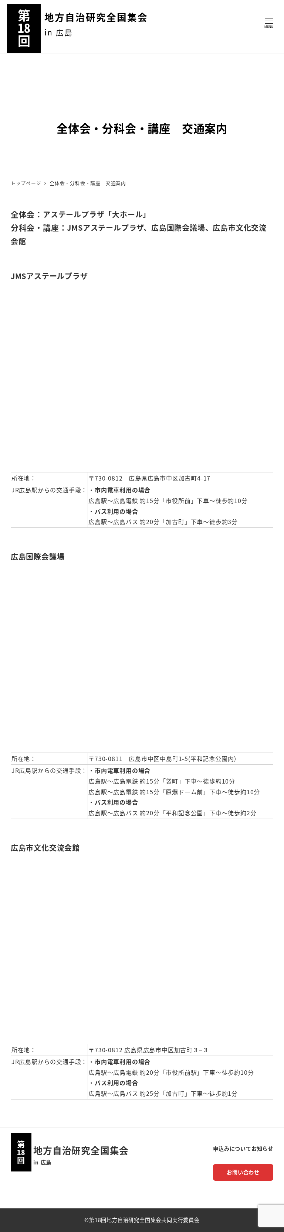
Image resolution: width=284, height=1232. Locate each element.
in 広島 (42, 1162)
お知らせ (262, 1148)
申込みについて (232, 1148)
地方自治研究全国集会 (96, 17)
